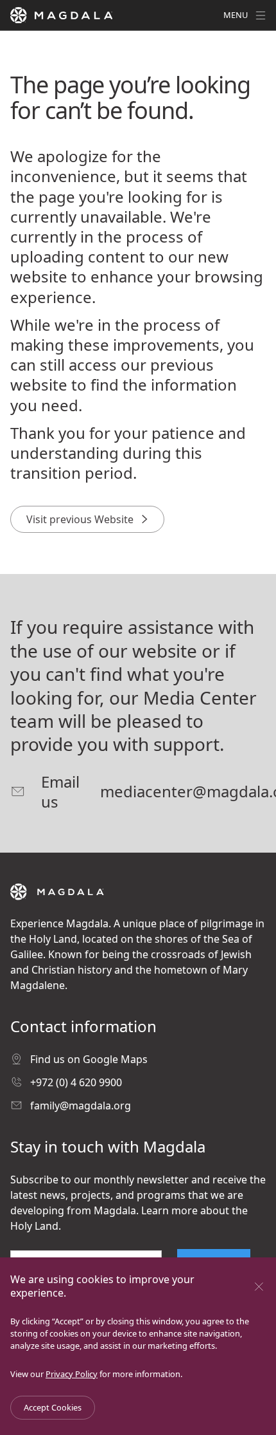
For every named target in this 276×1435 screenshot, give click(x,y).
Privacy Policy (72, 1374)
